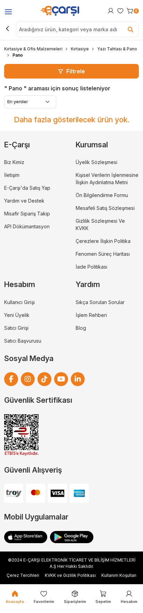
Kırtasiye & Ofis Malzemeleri (33, 48)
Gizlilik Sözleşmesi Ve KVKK (100, 224)
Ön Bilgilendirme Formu (102, 195)
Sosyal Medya (28, 358)
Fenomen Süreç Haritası (103, 254)
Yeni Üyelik (17, 315)
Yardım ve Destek (24, 201)
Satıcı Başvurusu (22, 341)
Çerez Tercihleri (23, 575)
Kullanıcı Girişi (19, 302)
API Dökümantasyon (27, 226)
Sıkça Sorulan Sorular (100, 302)
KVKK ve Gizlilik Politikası (70, 575)
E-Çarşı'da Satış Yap (27, 188)
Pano (17, 55)
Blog (81, 328)
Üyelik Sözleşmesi (96, 162)
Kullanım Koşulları (118, 575)
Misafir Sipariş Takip (27, 213)
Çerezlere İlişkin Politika (103, 241)
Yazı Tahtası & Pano (117, 48)
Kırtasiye (80, 48)
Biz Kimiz (14, 162)
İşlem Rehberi (91, 315)
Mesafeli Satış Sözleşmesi (105, 208)
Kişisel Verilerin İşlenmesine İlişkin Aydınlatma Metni (107, 178)
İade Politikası (91, 267)
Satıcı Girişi (16, 328)
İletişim (11, 175)
